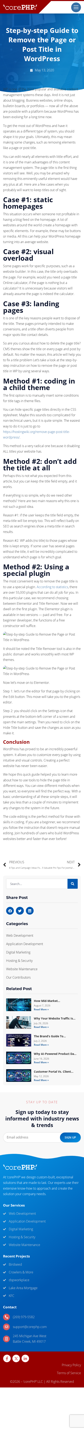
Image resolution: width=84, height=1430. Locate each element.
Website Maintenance (22, 969)
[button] (10, 911)
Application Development (24, 944)
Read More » (41, 1009)
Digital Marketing (18, 952)
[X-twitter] (16, 1358)
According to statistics (52, 587)
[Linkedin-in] (25, 1358)
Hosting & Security (19, 960)
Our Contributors (18, 977)
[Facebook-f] (7, 1358)
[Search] (72, 884)
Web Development (19, 935)
